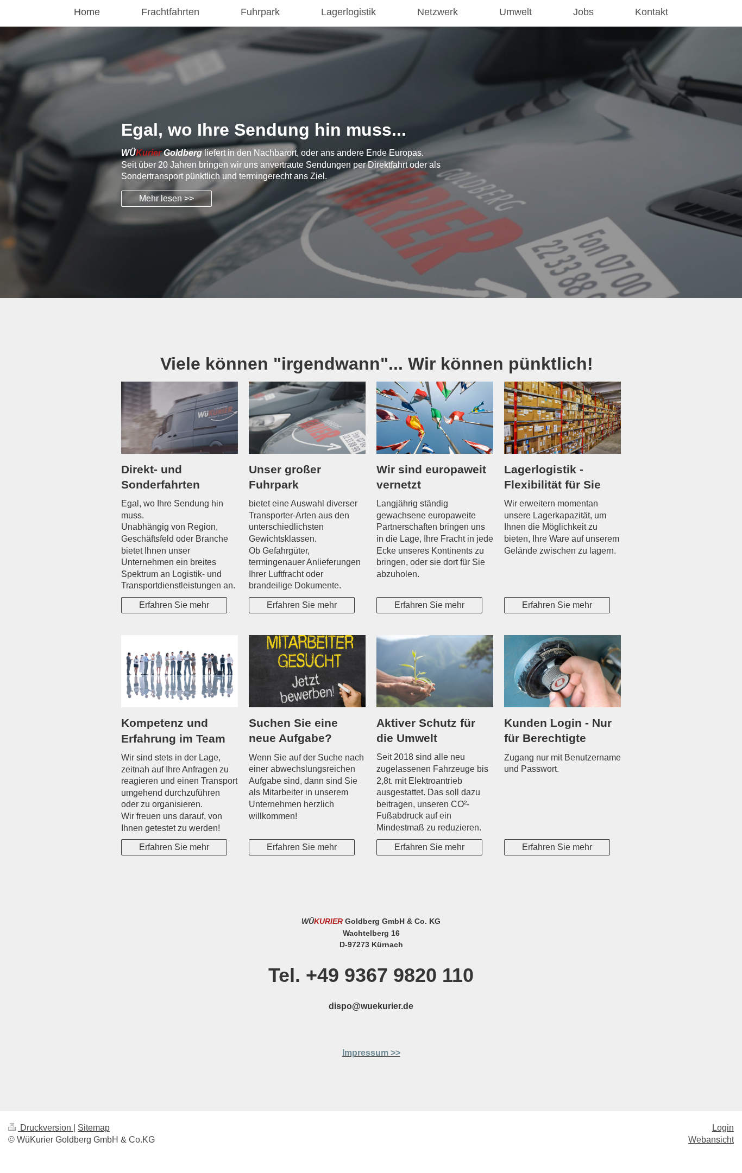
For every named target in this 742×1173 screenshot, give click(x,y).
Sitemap (94, 1127)
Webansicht (711, 1139)
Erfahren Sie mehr (174, 605)
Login (723, 1127)
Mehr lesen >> (166, 198)
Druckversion (45, 1127)
